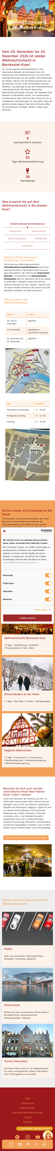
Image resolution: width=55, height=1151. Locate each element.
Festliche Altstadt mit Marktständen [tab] (27, 224)
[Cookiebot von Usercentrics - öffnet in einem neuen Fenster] (41, 531)
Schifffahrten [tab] (40, 238)
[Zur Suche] (36, 1144)
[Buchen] (28, 1144)
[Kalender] (20, 1144)
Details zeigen (40, 610)
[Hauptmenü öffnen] (44, 1144)
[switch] (48, 583)
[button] (3, 4)
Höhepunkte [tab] (15, 231)
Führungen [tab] (27, 246)
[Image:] (27, 370)
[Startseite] (11, 1144)
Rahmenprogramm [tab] (17, 238)
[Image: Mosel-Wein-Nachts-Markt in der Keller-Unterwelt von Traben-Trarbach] (27, 860)
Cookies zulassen (27, 618)
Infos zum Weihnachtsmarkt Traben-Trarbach (26, 838)
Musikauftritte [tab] (39, 231)
